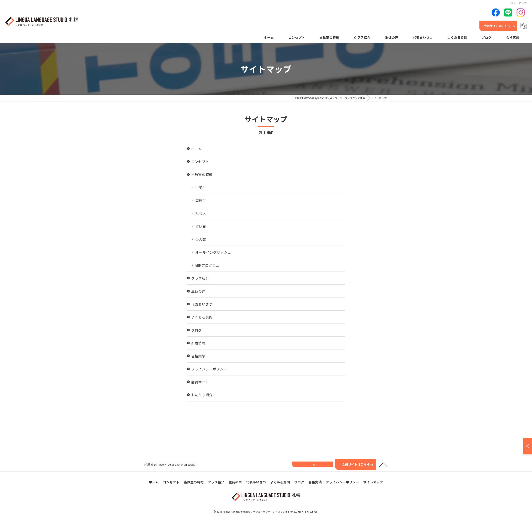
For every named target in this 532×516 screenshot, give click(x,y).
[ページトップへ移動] (383, 464)
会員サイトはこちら (497, 25)
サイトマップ (373, 482)
